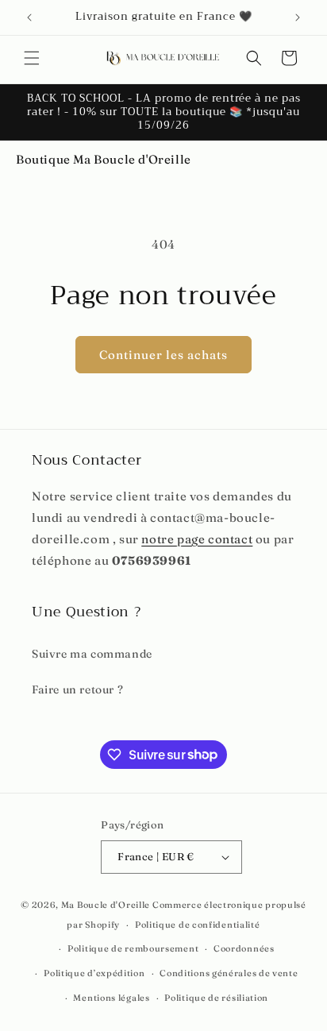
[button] (31, 58)
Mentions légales (111, 997)
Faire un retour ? (77, 689)
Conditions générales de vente (229, 973)
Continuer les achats (163, 354)
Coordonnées (244, 948)
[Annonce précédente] (29, 17)
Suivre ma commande (92, 654)
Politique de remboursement (132, 948)
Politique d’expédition (94, 973)
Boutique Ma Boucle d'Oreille (103, 159)
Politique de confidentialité (197, 924)
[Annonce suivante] (297, 17)
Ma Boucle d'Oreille (105, 904)
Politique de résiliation (216, 997)
